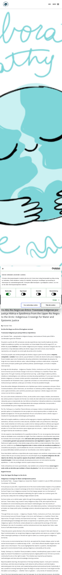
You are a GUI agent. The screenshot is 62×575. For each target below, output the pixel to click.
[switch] (23, 294)
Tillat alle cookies (50, 305)
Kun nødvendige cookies (31, 305)
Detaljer (55, 300)
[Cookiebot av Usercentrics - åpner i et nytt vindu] (53, 268)
